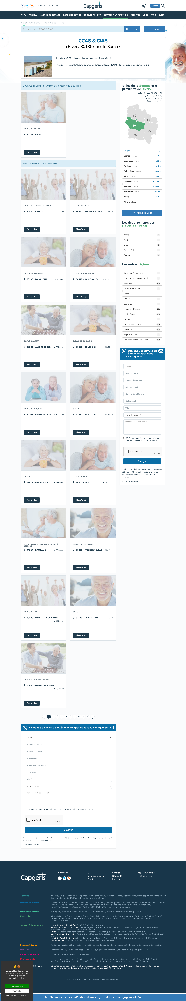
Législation (77, 907)
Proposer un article (146, 872)
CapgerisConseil (73, 966)
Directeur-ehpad (117, 966)
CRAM (54, 918)
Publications (79, 898)
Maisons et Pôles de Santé (110, 968)
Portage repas (137, 927)
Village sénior (75, 945)
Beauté (89, 949)
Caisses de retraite (117, 918)
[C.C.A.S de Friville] (43, 591)
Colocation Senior (108, 945)
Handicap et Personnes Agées (151, 895)
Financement (108, 959)
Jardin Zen (143, 949)
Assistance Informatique (98, 931)
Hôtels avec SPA (58, 949)
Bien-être (135, 15)
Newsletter (53, 5)
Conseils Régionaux (99, 916)
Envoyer (68, 829)
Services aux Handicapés (80, 929)
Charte (91, 879)
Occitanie (142, 329)
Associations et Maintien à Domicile (128, 931)
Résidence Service (72, 15)
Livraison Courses (120, 927)
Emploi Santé (57, 954)
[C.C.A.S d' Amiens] (93, 184)
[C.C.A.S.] (93, 387)
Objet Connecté (141, 961)
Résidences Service (29, 912)
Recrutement (70, 959)
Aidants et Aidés (114, 895)
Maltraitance (146, 918)
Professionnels (27, 959)
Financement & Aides (61, 907)
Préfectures (140, 916)
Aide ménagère (86, 927)
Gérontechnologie (93, 961)
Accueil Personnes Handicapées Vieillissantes (143, 902)
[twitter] (27, 6)
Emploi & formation (29, 954)
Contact (41, 5)
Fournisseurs (57, 959)
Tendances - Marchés (74, 961)
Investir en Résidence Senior (92, 911)
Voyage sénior (100, 949)
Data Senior (99, 898)
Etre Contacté (155, 29)
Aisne (141, 235)
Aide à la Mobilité (85, 934)
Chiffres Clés (89, 907)
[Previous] (44, 717)
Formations (69, 954)
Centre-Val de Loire (141, 288)
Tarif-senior (91, 968)
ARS (53, 916)
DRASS (150, 916)
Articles (63, 895)
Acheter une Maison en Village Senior (123, 911)
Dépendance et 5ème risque (92, 895)
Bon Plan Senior (58, 898)
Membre (145, 6)
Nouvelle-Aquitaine (142, 324)
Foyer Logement (113, 902)
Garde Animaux (83, 938)
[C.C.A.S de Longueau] (43, 252)
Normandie (141, 319)
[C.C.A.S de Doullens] (93, 320)
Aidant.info (79, 968)
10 (88, 716)
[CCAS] (93, 591)
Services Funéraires (105, 940)
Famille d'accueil (130, 904)
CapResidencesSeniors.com (95, 966)
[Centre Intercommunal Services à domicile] (43, 523)
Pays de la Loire (141, 334)
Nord (141, 240)
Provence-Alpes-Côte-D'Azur (142, 339)
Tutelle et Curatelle (59, 920)
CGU (90, 872)
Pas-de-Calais (141, 250)
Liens (145, 15)
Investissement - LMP (126, 959)
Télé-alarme (151, 938)
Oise (141, 245)
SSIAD (97, 929)
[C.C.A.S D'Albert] (43, 320)
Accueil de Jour (97, 902)
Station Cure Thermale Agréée (122, 949)
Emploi (162, 15)
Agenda (33, 15)
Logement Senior (92, 15)
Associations (133, 918)
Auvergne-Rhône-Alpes (141, 273)
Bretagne (142, 283)
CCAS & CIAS (83, 925)
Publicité (116, 879)
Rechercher (132, 29)
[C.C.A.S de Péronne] (43, 387)
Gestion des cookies (110, 979)
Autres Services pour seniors (80, 940)
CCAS (67, 918)
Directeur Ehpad (116, 907)
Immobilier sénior (91, 945)
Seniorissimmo (57, 966)
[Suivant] (93, 717)
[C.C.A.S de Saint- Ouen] (93, 252)
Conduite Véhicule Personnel (108, 934)
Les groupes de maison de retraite (105, 904)
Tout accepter (16, 986)
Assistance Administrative (73, 931)
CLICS (80, 918)
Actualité (24, 896)
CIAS (73, 918)
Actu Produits (129, 895)
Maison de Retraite (60, 902)
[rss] (32, 6)
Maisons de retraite (50, 15)
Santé (69, 898)
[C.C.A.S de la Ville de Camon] (43, 184)
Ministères (61, 916)
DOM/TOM (141, 298)
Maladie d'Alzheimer (79, 902)
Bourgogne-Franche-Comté (141, 278)
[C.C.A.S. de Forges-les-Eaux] (43, 658)
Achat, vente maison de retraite (118, 961)
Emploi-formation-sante (62, 968)
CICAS (101, 925)
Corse (126, 293)
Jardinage (97, 938)
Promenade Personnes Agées (137, 934)
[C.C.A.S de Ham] (93, 455)
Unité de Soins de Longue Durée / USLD (69, 904)
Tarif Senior (72, 949)
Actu (23, 15)
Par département (69, 911)
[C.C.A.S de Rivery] (43, 107)
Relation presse (144, 876)
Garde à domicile (103, 927)
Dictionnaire (102, 907)
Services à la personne (116, 15)
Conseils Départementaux (121, 916)
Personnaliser (17, 991)
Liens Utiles (25, 916)
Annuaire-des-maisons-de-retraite (142, 966)
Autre (127, 907)
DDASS (158, 916)
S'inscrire (155, 6)
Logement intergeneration (130, 945)
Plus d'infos (32, 152)
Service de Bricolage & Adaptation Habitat (124, 938)
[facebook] (23, 6)
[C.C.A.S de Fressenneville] (93, 523)
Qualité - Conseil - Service (89, 959)
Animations (144, 904)
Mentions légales (96, 876)
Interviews (73, 895)
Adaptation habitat (152, 945)
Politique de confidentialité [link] (17, 995)
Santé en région (74, 916)
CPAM (61, 918)
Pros (153, 15)
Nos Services (57, 961)
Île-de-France (142, 314)
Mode (82, 949)
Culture (89, 898)
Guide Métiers (82, 954)
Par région (55, 911)
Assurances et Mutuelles (95, 918)
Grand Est (141, 304)
